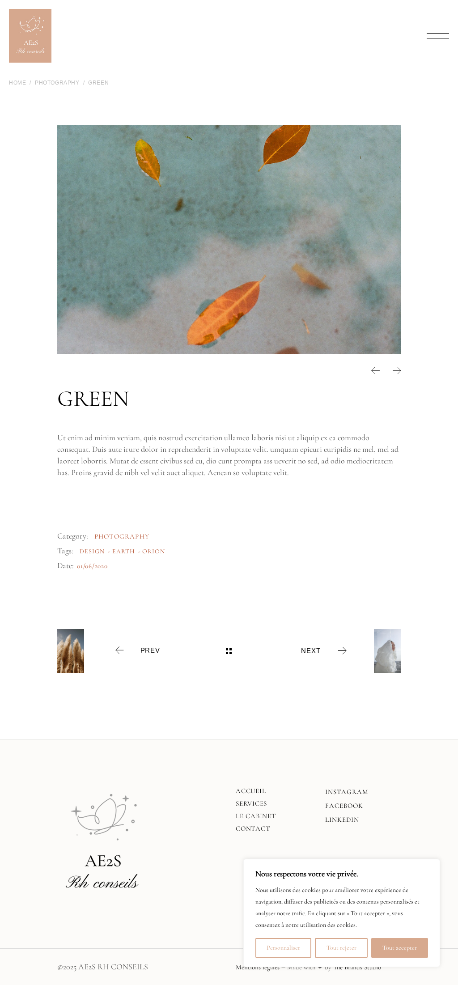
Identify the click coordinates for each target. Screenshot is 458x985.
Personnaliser (283, 947)
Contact (253, 828)
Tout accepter (399, 947)
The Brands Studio (357, 967)
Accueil (251, 791)
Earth (123, 551)
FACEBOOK (344, 806)
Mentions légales (258, 967)
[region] (341, 913)
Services (251, 803)
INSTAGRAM (347, 792)
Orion (153, 551)
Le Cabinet (256, 816)
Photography (121, 536)
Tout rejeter (341, 947)
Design (92, 551)
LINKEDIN (342, 819)
